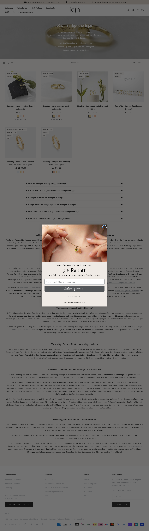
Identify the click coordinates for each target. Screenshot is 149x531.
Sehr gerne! (74, 289)
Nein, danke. (74, 296)
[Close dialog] (104, 227)
